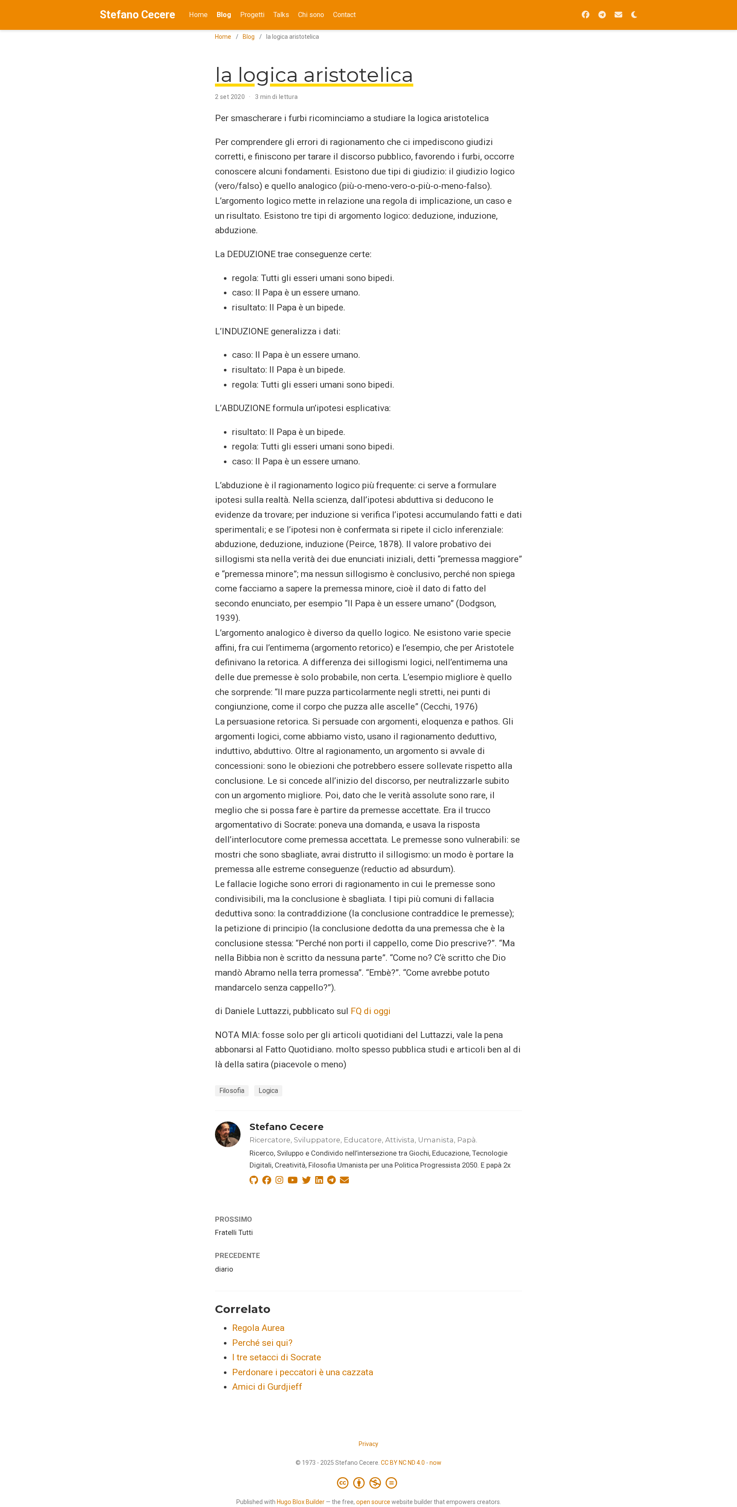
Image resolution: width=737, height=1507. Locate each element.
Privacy (368, 1443)
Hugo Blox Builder (301, 1501)
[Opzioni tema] (634, 15)
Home (223, 36)
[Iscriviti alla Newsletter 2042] (618, 15)
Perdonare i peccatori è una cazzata (302, 1372)
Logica (268, 1091)
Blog (249, 36)
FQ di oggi (371, 1011)
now (435, 1462)
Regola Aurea (258, 1328)
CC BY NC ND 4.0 (403, 1462)
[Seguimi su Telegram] (602, 15)
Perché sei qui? (262, 1343)
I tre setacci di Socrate (276, 1357)
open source (373, 1501)
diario (224, 1269)
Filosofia (231, 1091)
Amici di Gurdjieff (267, 1387)
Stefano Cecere (137, 15)
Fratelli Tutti (234, 1232)
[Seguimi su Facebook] (585, 15)
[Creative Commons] (368, 1482)
